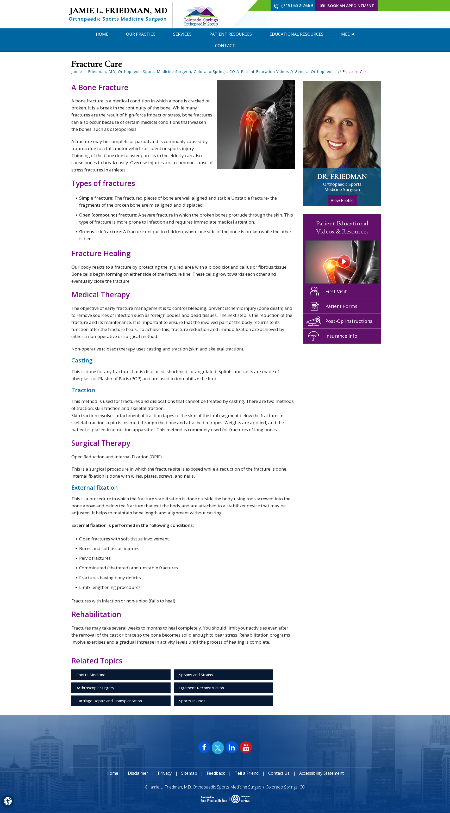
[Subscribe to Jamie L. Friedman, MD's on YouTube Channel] (246, 747)
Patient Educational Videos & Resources (342, 227)
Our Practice (140, 34)
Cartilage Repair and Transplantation (109, 700)
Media (347, 34)
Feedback (216, 773)
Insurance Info (341, 336)
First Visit (336, 291)
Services (182, 34)
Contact (225, 45)
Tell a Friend (247, 773)
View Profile (342, 200)
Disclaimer (138, 773)
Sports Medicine (91, 674)
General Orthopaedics (316, 71)
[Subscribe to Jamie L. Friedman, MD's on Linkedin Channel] (232, 747)
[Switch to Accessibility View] (7, 801)
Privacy (165, 773)
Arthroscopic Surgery (95, 687)
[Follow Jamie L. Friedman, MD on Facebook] (204, 747)
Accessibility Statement (321, 773)
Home (102, 34)
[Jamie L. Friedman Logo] (118, 14)
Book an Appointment (350, 5)
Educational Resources (296, 34)
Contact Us (279, 773)
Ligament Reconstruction (201, 687)
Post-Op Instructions (348, 321)
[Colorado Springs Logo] (200, 14)
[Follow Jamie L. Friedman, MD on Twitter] (218, 747)
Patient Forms (341, 306)
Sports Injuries (192, 700)
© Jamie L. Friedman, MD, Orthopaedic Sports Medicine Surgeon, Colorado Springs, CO (225, 787)
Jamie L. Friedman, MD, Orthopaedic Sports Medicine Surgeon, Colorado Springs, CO (153, 71)
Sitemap (189, 773)
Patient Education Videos (265, 71)
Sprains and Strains (196, 674)
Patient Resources (230, 34)
